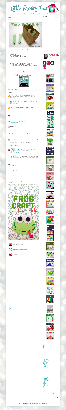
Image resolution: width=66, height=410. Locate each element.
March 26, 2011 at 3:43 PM (14, 122)
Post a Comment (11, 167)
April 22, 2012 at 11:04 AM (14, 160)
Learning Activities (45, 367)
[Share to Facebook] (18, 89)
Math (22, 13)
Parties (44, 376)
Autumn (44, 347)
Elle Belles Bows (12, 125)
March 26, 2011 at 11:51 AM (14, 97)
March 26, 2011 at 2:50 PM (14, 117)
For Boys (44, 13)
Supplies (10, 308)
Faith (9, 307)
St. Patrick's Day (45, 385)
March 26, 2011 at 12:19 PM (14, 103)
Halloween (44, 365)
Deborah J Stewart (13, 100)
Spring (44, 384)
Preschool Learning (46, 379)
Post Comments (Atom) (15, 170)
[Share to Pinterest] (19, 89)
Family (44, 358)
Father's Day (45, 361)
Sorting (44, 382)
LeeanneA (11, 148)
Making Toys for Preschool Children (33, 49)
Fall (43, 357)
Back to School (45, 348)
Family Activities (13, 13)
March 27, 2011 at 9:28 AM (14, 129)
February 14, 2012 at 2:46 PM (14, 152)
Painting (44, 375)
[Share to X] (17, 89)
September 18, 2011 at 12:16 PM (14, 145)
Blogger (46, 403)
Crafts (25, 13)
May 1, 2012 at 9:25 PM (13, 165)
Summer (44, 386)
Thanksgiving (45, 387)
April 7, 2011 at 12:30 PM (13, 135)
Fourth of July (45, 363)
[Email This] (15, 89)
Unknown (11, 106)
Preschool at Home (46, 380)
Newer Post (9, 169)
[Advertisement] (33, 175)
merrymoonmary (39, 403)
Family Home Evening (33, 67)
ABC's (18, 13)
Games (44, 364)
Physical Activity (45, 377)
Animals (32, 13)
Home (8, 13)
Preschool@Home (38, 13)
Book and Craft (45, 349)
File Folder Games (45, 362)
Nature (29, 13)
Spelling (44, 383)
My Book (48, 13)
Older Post (37, 169)
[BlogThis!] (16, 89)
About (9, 309)
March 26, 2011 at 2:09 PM (14, 111)
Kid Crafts (10, 305)
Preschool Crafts (45, 378)
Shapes (44, 381)
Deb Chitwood (12, 94)
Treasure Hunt (45, 388)
